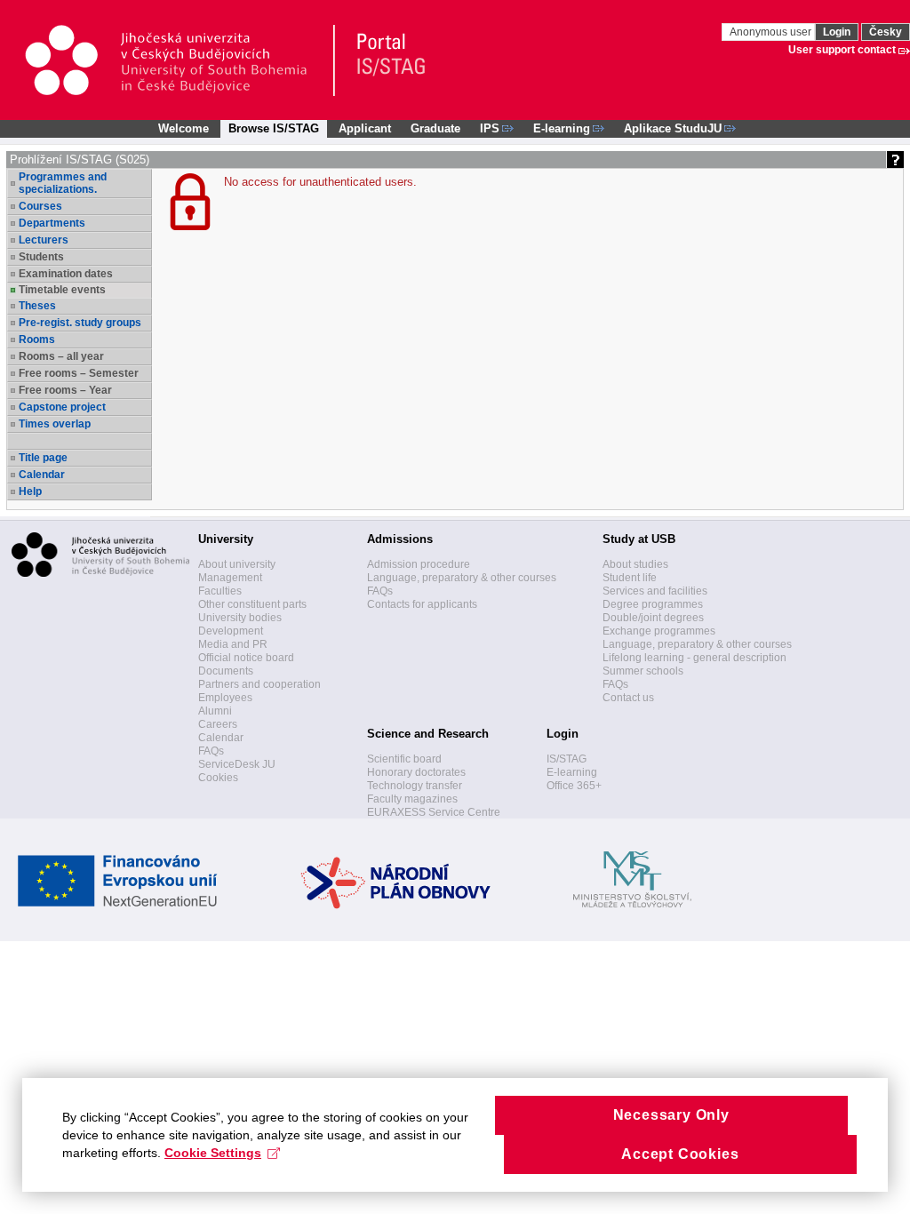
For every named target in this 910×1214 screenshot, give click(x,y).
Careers (217, 724)
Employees (225, 697)
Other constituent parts (252, 604)
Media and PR (232, 644)
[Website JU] (179, 60)
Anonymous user (772, 32)
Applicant (365, 128)
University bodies (240, 617)
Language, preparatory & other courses (461, 577)
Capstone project (62, 407)
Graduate (435, 128)
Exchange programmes (659, 631)
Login (836, 32)
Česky (885, 32)
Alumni (215, 711)
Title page (43, 457)
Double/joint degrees (653, 617)
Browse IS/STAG (273, 128)
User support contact (842, 50)
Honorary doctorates (416, 772)
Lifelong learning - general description (694, 657)
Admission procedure (418, 564)
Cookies (218, 777)
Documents (225, 671)
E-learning (572, 772)
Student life (630, 577)
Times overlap (55, 424)
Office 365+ (574, 785)
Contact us (628, 697)
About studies (635, 564)
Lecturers (43, 240)
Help (30, 491)
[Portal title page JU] (383, 60)
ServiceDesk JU (236, 764)
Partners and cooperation (259, 684)
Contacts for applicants (422, 604)
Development (230, 631)
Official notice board (246, 657)
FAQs (211, 751)
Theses (37, 306)
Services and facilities (655, 591)
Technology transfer (414, 785)
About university (236, 564)
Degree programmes (653, 604)
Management (230, 577)
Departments (52, 223)
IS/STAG (567, 759)
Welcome (183, 128)
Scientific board (404, 759)
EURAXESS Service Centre (433, 812)
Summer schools (643, 671)
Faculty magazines (412, 799)
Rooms (37, 339)
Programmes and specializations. (63, 183)
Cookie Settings (212, 1153)
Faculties (220, 591)
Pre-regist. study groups (80, 322)
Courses (40, 206)
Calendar (42, 474)
